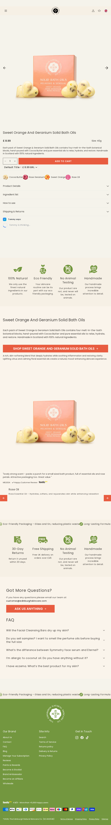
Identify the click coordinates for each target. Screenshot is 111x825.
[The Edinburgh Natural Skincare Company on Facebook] (82, 737)
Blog (5, 751)
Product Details (11, 186)
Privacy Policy (46, 755)
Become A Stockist (12, 769)
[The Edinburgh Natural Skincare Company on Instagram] (76, 737)
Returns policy (46, 746)
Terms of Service (47, 742)
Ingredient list (10, 194)
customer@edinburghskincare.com (26, 600)
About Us (7, 737)
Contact (7, 742)
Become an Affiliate (13, 778)
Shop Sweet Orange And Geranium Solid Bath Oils (54, 348)
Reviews (7, 760)
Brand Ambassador (12, 774)
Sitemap (105, 819)
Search (42, 737)
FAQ (5, 746)
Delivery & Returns (48, 751)
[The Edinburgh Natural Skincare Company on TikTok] (87, 737)
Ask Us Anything (29, 609)
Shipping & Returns (13, 211)
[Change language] (106, 11)
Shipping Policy (81, 819)
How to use (9, 203)
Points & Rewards (11, 765)
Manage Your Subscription (16, 755)
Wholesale (8, 783)
